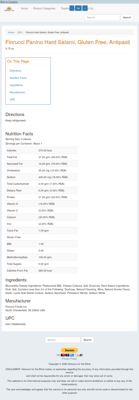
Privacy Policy (69, 358)
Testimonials (68, 8)
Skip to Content (9, 2)
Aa (78, 8)
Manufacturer (17, 92)
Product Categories (44, 8)
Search (127, 17)
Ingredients (16, 85)
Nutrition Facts (18, 78)
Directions (15, 70)
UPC (12, 99)
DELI (20, 32)
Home (24, 8)
